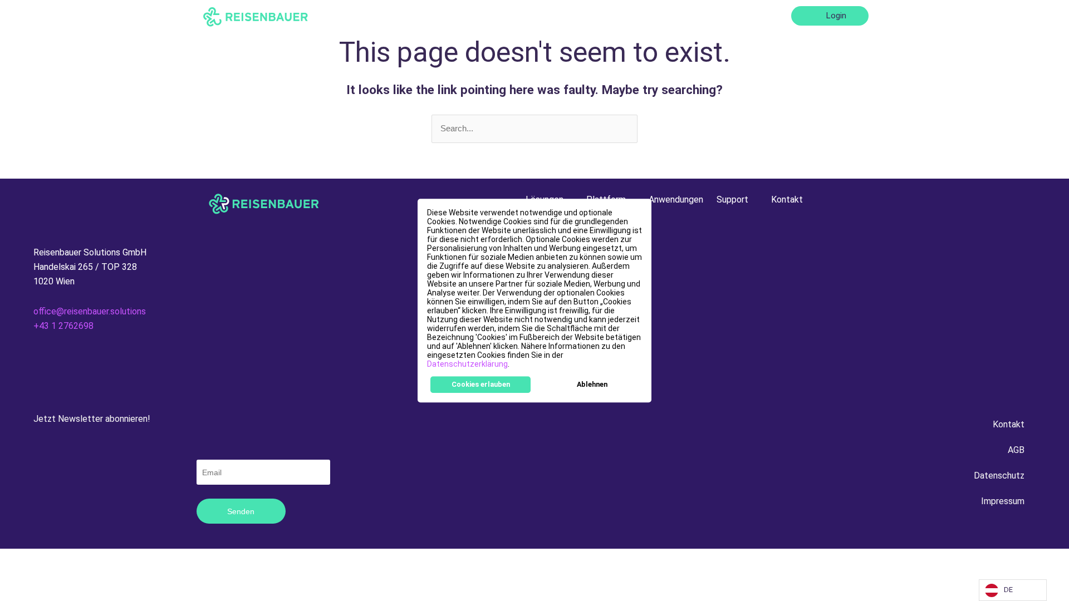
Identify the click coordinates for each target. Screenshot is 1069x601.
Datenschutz (999, 475)
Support (709, 15)
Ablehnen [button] (592, 384)
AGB (1016, 450)
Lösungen (522, 15)
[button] (512, 365)
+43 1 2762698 (63, 326)
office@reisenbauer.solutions (89, 311)
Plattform (583, 15)
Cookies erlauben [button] (481, 384)
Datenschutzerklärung (467, 363)
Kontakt (764, 15)
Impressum (1002, 501)
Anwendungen (653, 15)
